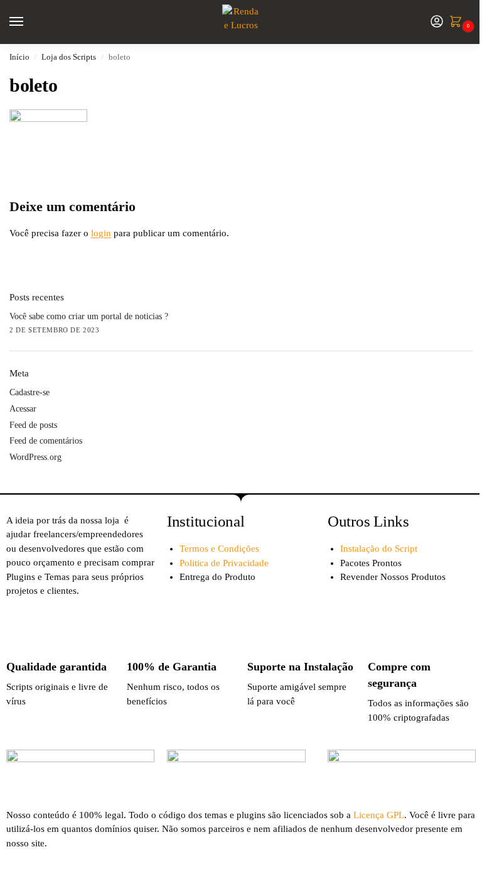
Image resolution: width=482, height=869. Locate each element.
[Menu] (28, 22)
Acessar (22, 408)
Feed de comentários (45, 440)
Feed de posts (33, 425)
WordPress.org (35, 457)
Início (19, 57)
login (101, 233)
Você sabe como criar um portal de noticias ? (88, 316)
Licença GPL (378, 815)
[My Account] (436, 22)
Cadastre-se (29, 392)
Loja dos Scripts (68, 57)
